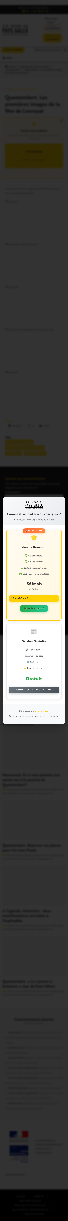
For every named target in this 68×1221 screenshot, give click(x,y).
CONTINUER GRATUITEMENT (34, 690)
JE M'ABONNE (19, 598)
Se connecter (42, 711)
